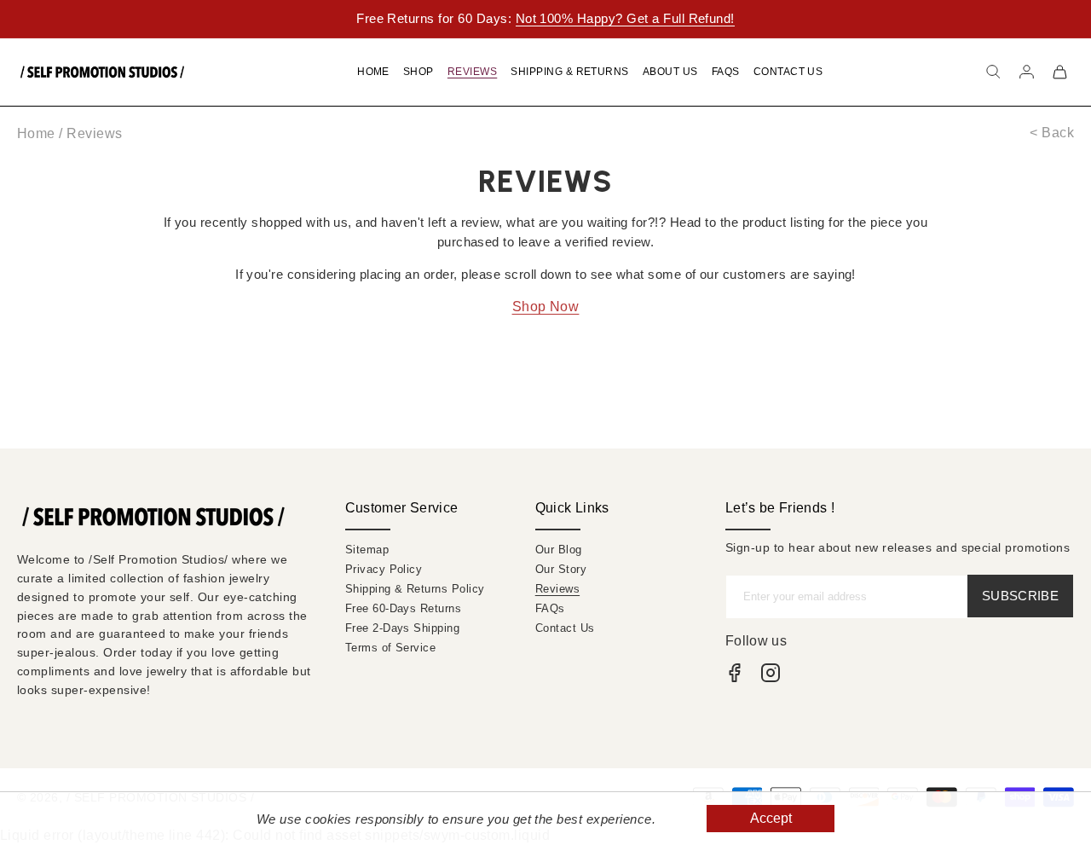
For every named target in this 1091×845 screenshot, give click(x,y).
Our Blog (558, 549)
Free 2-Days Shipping (402, 628)
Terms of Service (390, 647)
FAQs (550, 608)
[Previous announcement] (48, 19)
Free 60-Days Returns (403, 608)
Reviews (557, 588)
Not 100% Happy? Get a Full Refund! (625, 18)
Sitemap (367, 549)
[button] (993, 71)
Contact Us (565, 628)
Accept (771, 818)
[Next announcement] (1043, 19)
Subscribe (1020, 595)
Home (36, 133)
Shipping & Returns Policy (415, 588)
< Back (1052, 132)
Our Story (560, 569)
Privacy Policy (384, 569)
